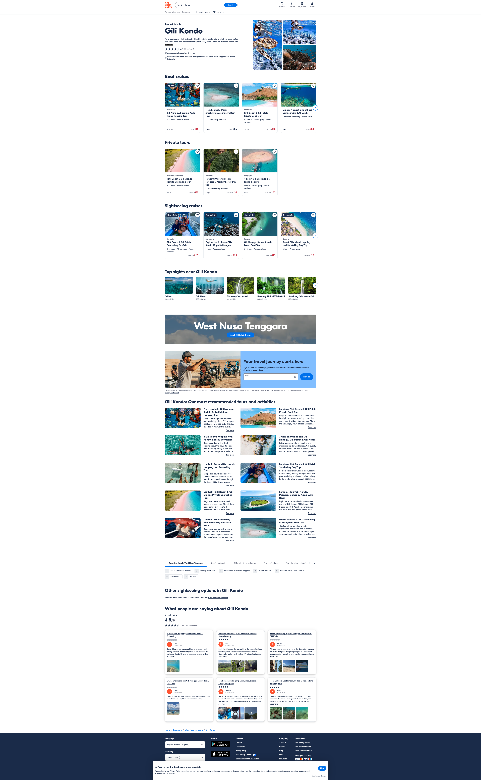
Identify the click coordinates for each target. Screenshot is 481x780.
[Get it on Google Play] (220, 744)
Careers (282, 747)
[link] (182, 108)
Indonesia (177, 730)
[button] (182, 108)
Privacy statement (172, 393)
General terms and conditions (247, 759)
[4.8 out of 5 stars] (172, 49)
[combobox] (199, 5)
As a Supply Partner (302, 743)
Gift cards (283, 759)
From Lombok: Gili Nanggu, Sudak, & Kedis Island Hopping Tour (291, 682)
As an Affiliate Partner (303, 751)
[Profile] (312, 4)
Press (281, 755)
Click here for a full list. (218, 598)
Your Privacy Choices (244, 755)
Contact (239, 743)
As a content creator (303, 747)
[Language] (302, 4)
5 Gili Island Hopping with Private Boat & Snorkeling (185, 635)
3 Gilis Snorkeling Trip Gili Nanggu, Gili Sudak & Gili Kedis (291, 635)
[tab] (186, 563)
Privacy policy (241, 751)
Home (167, 730)
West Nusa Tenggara (194, 730)
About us (282, 743)
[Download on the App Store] (220, 754)
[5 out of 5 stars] (189, 640)
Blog (281, 751)
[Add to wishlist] (197, 85)
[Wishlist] (282, 4)
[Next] (315, 108)
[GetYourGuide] (168, 5)
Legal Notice (240, 747)
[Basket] (292, 4)
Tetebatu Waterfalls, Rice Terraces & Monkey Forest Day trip (237, 635)
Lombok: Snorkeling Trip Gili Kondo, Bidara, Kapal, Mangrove (237, 682)
